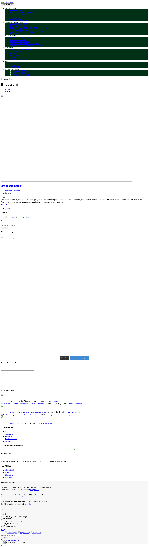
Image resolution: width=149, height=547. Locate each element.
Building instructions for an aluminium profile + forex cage (27, 412)
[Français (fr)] (30, 217)
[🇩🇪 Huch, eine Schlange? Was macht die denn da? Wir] (111, 284)
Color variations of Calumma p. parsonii (29, 28)
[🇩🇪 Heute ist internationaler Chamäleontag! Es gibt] (37, 252)
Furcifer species (18, 30)
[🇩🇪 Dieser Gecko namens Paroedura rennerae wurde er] (37, 341)
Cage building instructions (74, 412)
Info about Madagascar (21, 38)
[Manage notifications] (5, 542)
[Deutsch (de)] (10, 217)
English (23, 73)
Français (25, 75)
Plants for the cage (15, 401)
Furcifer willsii (9, 434)
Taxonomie (15, 18)
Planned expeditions (20, 42)
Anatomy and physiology (22, 10)
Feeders (11, 423)
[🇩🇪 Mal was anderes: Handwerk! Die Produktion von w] (111, 345)
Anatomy (33, 415)
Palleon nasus (9, 432)
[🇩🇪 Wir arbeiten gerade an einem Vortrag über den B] (37, 276)
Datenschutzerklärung (10, 540)
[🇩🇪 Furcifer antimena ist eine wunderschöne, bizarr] (37, 325)
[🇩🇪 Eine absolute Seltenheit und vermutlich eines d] (111, 307)
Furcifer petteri (9, 441)
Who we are (15, 63)
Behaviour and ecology (21, 12)
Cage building (16, 51)
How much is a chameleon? (36, 404)
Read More (5, 204)
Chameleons (10, 8)
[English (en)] (20, 217)
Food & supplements (20, 53)
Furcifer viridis (9, 436)
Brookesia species (19, 24)
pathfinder (20, 497)
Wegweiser (34, 489)
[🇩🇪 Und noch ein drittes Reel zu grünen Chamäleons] (37, 304)
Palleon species (18, 34)
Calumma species (18, 26)
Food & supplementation (45, 423)
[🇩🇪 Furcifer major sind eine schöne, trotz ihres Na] (111, 326)
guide (28, 504)
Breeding (14, 55)
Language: (10, 69)
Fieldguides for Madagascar (24, 44)
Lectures (14, 65)
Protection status (19, 14)
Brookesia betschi (12, 185)
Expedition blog (18, 40)
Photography (16, 16)
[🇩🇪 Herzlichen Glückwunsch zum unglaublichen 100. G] (111, 258)
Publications (16, 67)
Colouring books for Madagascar (27, 46)
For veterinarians (19, 20)
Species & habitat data (14, 22)
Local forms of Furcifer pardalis (27, 32)
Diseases (14, 57)
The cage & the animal (20, 49)
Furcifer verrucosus (11, 439)
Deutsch (24, 71)
